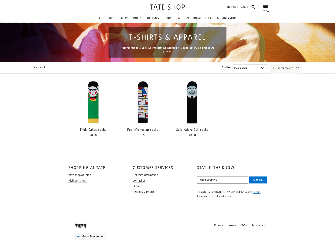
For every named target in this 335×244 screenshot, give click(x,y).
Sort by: (226, 67)
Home (197, 18)
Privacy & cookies (225, 225)
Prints (137, 18)
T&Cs (244, 225)
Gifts (209, 18)
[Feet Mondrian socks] (143, 103)
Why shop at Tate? (79, 175)
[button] (253, 7)
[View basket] (265, 7)
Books (168, 18)
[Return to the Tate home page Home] (167, 7)
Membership (226, 18)
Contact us (139, 180)
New (124, 18)
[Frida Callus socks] (93, 103)
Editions (152, 18)
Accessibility (259, 225)
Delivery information (145, 175)
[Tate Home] (96, 226)
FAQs (136, 186)
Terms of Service (217, 196)
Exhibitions (108, 18)
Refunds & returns (144, 192)
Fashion (183, 18)
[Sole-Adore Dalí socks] (192, 103)
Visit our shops (77, 180)
